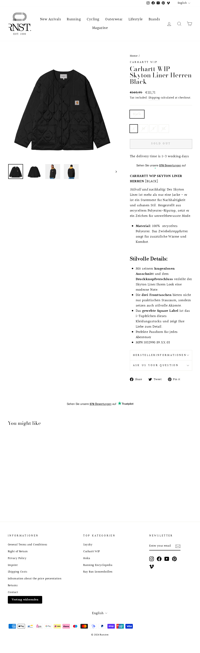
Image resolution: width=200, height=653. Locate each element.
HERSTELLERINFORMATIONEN (160, 355)
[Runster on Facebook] (159, 558)
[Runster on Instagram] (151, 558)
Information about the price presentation (34, 578)
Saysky (87, 544)
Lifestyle (136, 19)
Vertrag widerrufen (25, 599)
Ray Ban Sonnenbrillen (97, 571)
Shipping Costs (17, 571)
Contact (13, 592)
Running (74, 19)
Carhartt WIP (144, 62)
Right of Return (18, 551)
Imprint (13, 565)
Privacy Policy (17, 558)
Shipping (154, 98)
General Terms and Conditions (27, 544)
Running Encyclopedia (97, 565)
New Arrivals (50, 19)
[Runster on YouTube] (166, 558)
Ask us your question (156, 365)
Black (137, 114)
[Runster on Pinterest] (174, 558)
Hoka (86, 558)
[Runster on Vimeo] (151, 566)
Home (134, 56)
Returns (13, 585)
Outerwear (113, 19)
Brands (154, 19)
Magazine (100, 28)
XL (164, 128)
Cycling (93, 19)
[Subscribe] (177, 546)
